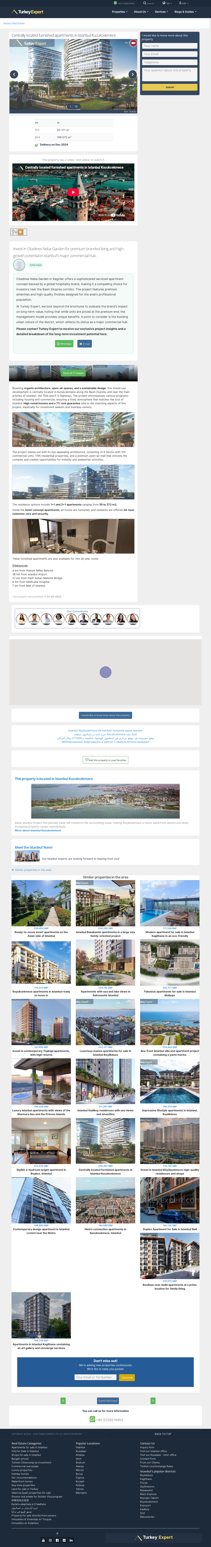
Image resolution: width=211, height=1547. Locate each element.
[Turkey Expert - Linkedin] (71, 1540)
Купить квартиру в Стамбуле (29, 1504)
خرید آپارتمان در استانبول (25, 1507)
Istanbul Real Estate (14, 23)
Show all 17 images (73, 372)
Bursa (79, 1473)
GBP (184, 3)
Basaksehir (146, 1490)
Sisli (142, 1513)
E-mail (86, 344)
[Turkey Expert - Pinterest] (64, 1540)
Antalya (80, 1454)
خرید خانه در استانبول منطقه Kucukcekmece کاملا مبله (105, 734)
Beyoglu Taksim (149, 1497)
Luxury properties (22, 1470)
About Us (140, 11)
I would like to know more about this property (105, 715)
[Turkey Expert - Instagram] (50, 1540)
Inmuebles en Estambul (25, 1523)
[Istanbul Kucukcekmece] (105, 801)
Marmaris (81, 1492)
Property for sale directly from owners (34, 1515)
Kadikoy (144, 1509)
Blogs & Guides (185, 11)
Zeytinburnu (147, 1486)
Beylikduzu (146, 1475)
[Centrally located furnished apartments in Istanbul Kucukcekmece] (63, 1401)
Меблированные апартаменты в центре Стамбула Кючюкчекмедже (105, 741)
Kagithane (146, 1479)
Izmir (79, 1458)
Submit (170, 87)
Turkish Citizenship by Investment (31, 1462)
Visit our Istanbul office (153, 1451)
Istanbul (80, 1447)
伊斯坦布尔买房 (20, 1500)
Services (160, 11)
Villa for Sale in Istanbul (25, 1451)
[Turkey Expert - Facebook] (57, 1540)
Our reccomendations (24, 1477)
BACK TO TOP (163, 1434)
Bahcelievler (147, 1516)
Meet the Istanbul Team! (33, 847)
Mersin (80, 1470)
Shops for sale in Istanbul (26, 1454)
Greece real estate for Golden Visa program (37, 1496)
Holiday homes (20, 1473)
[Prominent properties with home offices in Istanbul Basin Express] (153, 1401)
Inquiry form (147, 1447)
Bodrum (80, 1462)
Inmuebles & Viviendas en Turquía (31, 1519)
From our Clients (150, 1462)
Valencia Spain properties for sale (31, 1492)
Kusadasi (81, 1451)
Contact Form (148, 1458)
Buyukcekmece (149, 1501)
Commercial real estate (25, 1466)
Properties (119, 11)
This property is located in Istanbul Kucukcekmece (54, 778)
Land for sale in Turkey (25, 1489)
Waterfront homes (22, 1481)
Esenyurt (145, 1505)
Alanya (80, 1466)
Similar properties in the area (32, 870)
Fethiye (80, 1485)
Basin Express (148, 1494)
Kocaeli (80, 1481)
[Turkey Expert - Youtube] (43, 1540)
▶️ (20, 232)
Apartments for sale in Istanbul (29, 1447)
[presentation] (14, 74)
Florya (143, 1482)
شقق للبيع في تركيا (22, 1511)
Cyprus (80, 1477)
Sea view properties (23, 1485)
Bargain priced (20, 1458)
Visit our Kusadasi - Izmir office (158, 1454)
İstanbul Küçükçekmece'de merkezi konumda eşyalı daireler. (105, 730)
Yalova (79, 1489)
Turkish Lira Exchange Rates (156, 1466)
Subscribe (127, 1377)
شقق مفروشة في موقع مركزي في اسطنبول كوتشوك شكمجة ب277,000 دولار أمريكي (105, 738)
